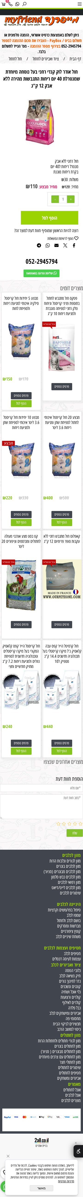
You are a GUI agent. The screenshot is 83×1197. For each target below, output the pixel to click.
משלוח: (73, 179)
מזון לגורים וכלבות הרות (65, 861)
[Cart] (3, 4)
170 (25, 379)
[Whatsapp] (17, 4)
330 (25, 498)
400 (50, 498)
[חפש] (24, 4)
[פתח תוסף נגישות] (78, 1151)
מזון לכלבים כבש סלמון (66, 877)
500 (66, 498)
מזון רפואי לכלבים (69, 882)
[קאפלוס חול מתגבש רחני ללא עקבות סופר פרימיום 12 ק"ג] (61, 597)
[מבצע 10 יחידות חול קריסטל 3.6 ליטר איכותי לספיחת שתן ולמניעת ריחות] (21, 478)
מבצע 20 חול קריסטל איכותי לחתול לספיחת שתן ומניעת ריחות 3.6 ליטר (62, 422)
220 (9, 498)
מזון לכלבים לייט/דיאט (66, 887)
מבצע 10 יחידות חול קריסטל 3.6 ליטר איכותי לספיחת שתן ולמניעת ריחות (21, 422)
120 (67, 186)
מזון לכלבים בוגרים (68, 866)
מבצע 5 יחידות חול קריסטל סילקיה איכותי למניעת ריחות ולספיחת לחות (21, 303)
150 (9, 379)
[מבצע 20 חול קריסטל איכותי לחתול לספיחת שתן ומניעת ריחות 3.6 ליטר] (61, 478)
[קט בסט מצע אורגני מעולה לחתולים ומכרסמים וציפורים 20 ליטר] (21, 611)
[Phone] (10, 4)
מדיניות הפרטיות (66, 1181)
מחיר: (74, 186)
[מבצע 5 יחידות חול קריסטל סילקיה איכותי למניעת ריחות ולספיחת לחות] (21, 359)
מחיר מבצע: (47, 187)
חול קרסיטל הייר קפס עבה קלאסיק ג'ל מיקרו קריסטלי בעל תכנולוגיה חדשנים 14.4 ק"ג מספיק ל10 (61, 654)
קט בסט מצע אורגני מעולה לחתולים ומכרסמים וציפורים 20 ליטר (21, 541)
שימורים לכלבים (70, 893)
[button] (21, 403)
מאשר (41, 1188)
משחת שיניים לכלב (68, 936)
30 (66, 179)
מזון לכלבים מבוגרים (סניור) (62, 871)
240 (9, 726)
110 (34, 186)
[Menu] (79, 4)
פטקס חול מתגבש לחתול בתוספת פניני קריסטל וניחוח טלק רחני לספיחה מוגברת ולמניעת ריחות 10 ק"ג (62, 306)
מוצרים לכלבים (71, 1100)
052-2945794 (71, 46)
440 (50, 726)
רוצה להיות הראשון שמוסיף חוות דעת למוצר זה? (46, 230)
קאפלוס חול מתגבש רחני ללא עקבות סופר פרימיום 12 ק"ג (62, 539)
